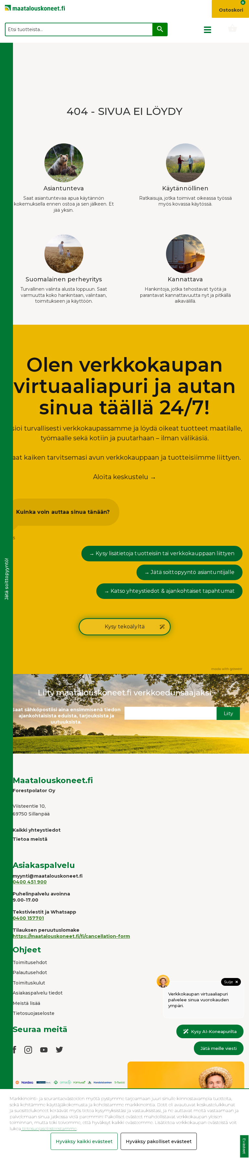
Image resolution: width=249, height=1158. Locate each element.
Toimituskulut (29, 983)
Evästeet (244, 1146)
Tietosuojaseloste (33, 1013)
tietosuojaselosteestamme (49, 1128)
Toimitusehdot (30, 962)
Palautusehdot (30, 972)
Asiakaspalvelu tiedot (38, 993)
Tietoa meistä (30, 839)
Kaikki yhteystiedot (37, 830)
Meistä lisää (26, 1003)
